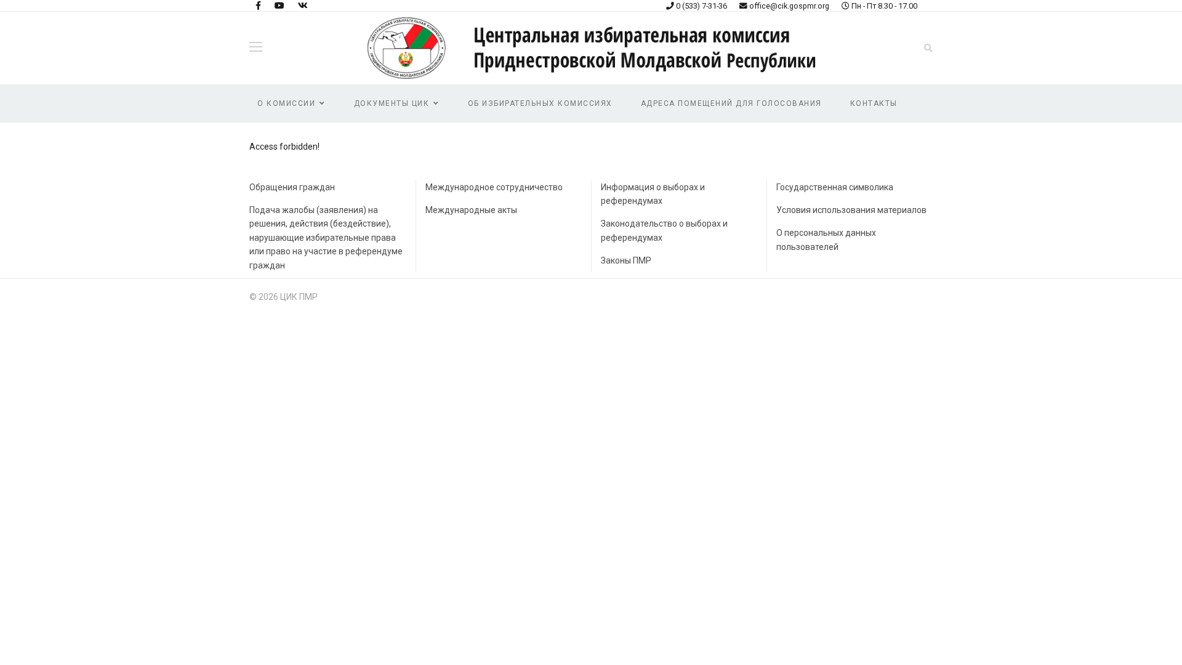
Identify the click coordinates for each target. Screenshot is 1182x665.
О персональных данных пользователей (826, 239)
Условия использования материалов (851, 210)
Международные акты (471, 210)
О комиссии (286, 103)
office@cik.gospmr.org (789, 5)
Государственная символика (834, 187)
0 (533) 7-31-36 (701, 5)
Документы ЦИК (392, 103)
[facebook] (258, 5)
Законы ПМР (626, 260)
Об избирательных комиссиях (540, 103)
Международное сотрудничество (494, 187)
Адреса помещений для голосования (731, 103)
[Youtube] (279, 5)
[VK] (303, 5)
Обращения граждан (292, 187)
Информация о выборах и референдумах (653, 194)
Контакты (874, 103)
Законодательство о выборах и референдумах (664, 230)
